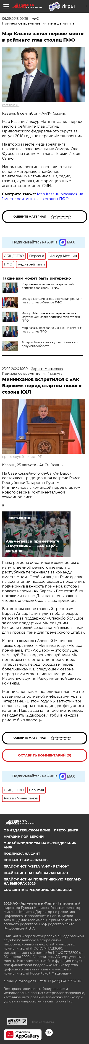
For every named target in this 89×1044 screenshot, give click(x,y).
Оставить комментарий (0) (44, 755)
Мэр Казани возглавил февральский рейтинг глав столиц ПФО (48, 286)
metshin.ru (10, 105)
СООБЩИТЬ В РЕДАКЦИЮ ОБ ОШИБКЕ (38, 890)
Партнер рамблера (43, 1022)
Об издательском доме (27, 830)
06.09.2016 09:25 (15, 19)
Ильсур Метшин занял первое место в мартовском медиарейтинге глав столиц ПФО (51, 317)
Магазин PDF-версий (24, 837)
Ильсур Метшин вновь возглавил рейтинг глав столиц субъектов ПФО (52, 300)
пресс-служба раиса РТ (22, 457)
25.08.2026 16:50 (15, 369)
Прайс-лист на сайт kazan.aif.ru (36, 873)
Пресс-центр (66, 830)
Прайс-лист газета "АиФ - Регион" (36, 866)
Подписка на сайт (22, 854)
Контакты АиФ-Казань (25, 860)
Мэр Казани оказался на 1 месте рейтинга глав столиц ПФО (42, 196)
